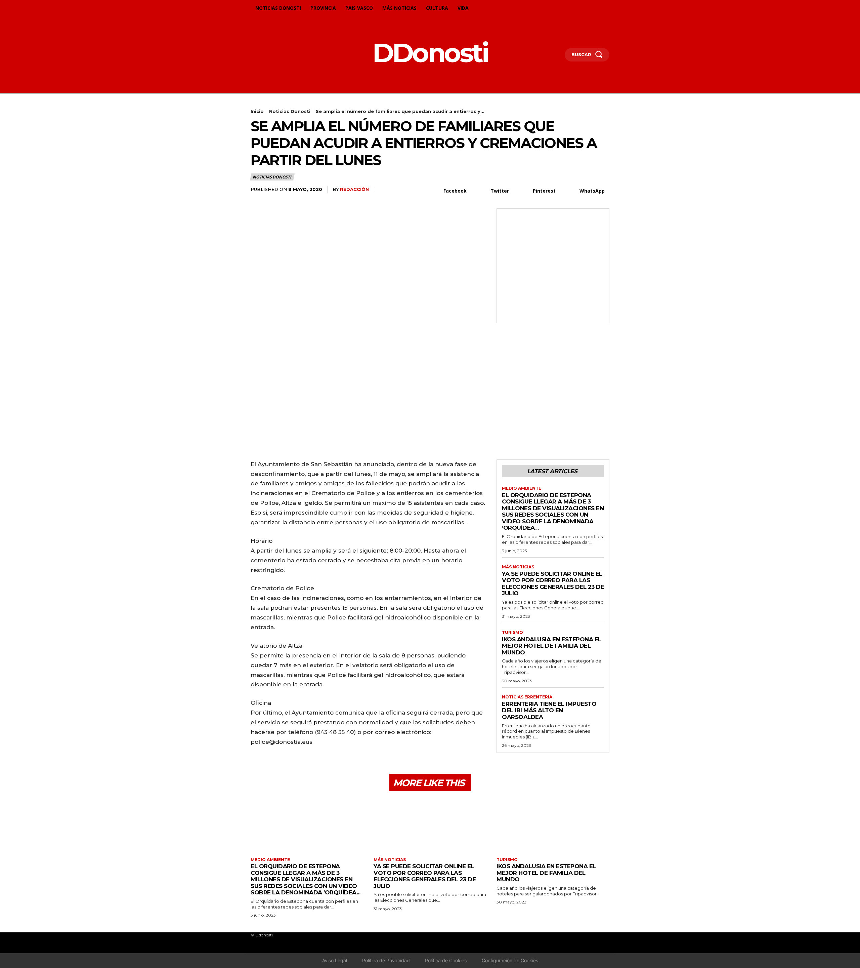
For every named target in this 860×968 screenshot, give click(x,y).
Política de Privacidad (386, 960)
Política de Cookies (446, 960)
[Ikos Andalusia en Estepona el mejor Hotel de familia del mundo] (553, 825)
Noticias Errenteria (527, 697)
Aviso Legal (334, 960)
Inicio (257, 111)
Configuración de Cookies (510, 960)
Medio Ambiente (521, 488)
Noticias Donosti (289, 111)
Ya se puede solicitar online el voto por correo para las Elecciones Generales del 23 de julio (553, 583)
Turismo (512, 632)
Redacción (354, 189)
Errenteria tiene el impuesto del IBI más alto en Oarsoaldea (549, 710)
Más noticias (518, 567)
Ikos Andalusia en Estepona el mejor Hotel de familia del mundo (551, 646)
